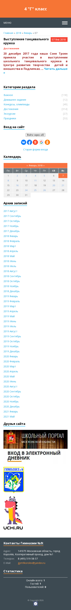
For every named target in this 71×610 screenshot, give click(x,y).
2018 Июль (9, 266)
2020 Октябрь (11, 396)
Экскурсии (9, 113)
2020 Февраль (11, 361)
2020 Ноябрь (11, 401)
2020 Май (9, 376)
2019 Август (10, 331)
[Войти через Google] (41, 142)
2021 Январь (10, 411)
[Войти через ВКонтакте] (23, 142)
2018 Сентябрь (12, 276)
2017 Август (10, 211)
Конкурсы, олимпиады (16, 104)
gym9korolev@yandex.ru (31, 563)
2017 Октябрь (11, 221)
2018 (18, 33)
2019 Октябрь (11, 341)
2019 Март (9, 306)
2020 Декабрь (11, 406)
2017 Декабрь (11, 231)
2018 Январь (10, 236)
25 (35, 190)
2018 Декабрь (11, 291)
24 (26, 190)
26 (44, 190)
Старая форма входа (35, 149)
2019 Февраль (11, 301)
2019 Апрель (10, 311)
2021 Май (9, 416)
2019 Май (9, 316)
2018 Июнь (9, 261)
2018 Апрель (10, 251)
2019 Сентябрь (12, 336)
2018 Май (9, 256)
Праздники (10, 118)
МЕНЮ (7, 22)
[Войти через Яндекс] (35, 142)
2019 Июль (9, 326)
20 (54, 185)
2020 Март (9, 366)
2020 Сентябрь (12, 391)
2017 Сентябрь (12, 216)
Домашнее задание (15, 99)
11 (35, 180)
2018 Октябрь (11, 281)
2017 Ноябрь (11, 226)
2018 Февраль (11, 241)
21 (63, 185)
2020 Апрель (10, 371)
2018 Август (10, 271)
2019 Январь (10, 296)
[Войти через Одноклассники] (47, 142)
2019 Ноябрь (11, 346)
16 (17, 185)
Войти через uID (35, 135)
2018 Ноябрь (11, 286)
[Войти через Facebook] (29, 142)
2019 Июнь (9, 321)
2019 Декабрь (11, 351)
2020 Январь (10, 356)
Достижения (11, 48)
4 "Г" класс (35, 9)
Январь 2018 (35, 165)
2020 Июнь (9, 381)
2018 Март (9, 246)
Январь (28, 33)
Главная (8, 33)
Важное (8, 95)
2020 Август (10, 386)
